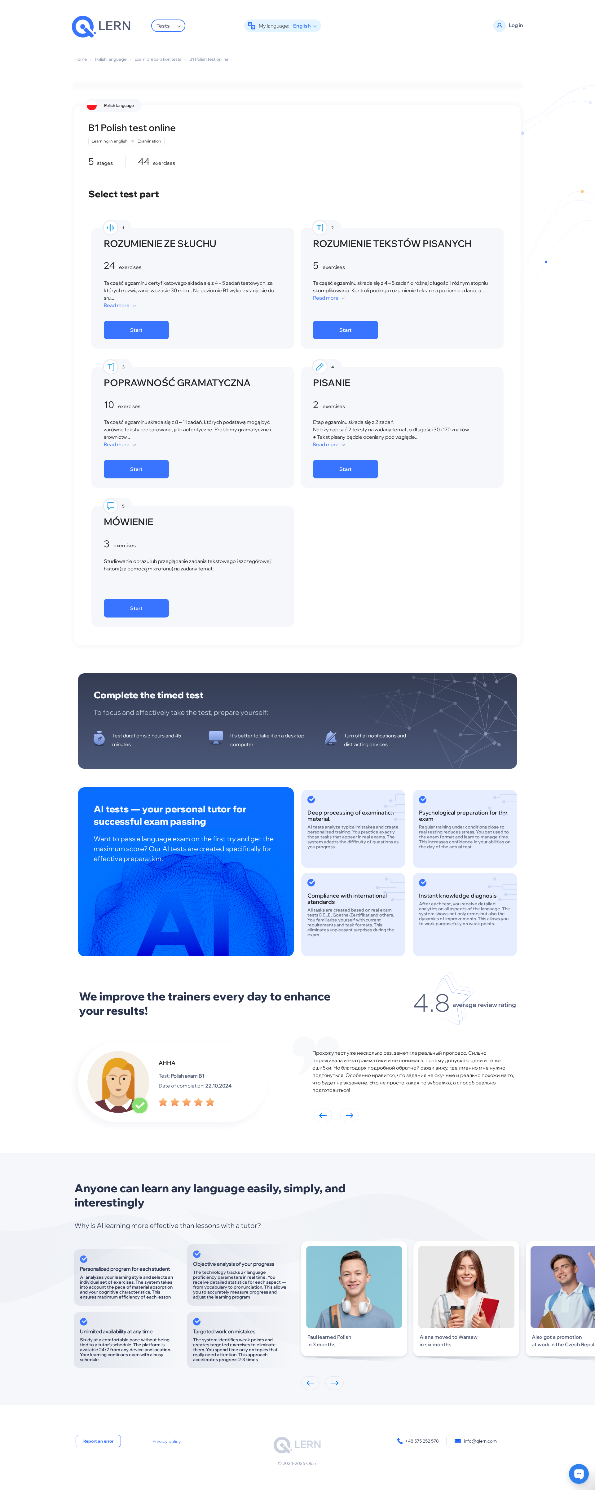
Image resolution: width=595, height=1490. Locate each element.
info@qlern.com (480, 1441)
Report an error (98, 1441)
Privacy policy (166, 1441)
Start (136, 330)
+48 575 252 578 (422, 1441)
